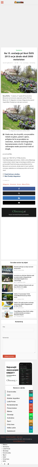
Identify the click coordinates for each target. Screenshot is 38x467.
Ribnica (5, 452)
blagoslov (6, 184)
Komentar (6, 345)
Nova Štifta (26, 184)
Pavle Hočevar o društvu (12, 174)
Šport (4, 462)
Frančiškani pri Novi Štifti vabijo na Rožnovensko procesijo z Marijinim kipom (23, 313)
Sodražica (19, 50)
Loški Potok (6, 456)
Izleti (4, 464)
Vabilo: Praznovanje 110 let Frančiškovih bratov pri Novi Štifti (22, 295)
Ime (4, 327)
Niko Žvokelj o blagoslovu (12, 176)
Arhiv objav (20, 444)
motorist (13, 184)
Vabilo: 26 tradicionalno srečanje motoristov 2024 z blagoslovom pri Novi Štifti (23, 304)
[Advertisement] (19, 26)
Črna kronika (7, 460)
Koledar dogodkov (11, 444)
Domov (3, 444)
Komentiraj (32, 63)
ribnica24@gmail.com (19, 448)
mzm (19, 184)
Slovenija (5, 458)
